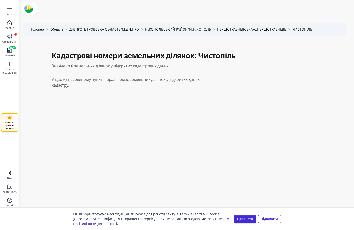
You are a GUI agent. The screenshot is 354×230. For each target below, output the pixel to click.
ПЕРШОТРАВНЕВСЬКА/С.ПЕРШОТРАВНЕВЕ (251, 29)
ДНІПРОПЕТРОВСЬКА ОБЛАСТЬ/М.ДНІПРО (104, 29)
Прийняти (245, 219)
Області (56, 29)
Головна (37, 29)
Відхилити (269, 219)
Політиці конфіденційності (95, 223)
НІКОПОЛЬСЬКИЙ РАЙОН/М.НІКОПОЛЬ (178, 29)
